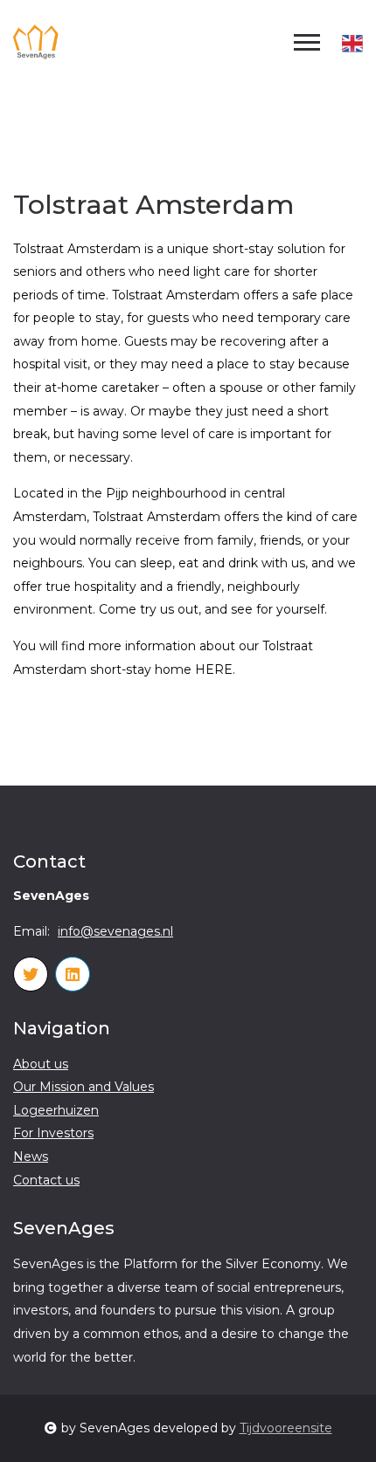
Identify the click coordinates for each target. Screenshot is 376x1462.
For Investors (53, 1133)
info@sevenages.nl (115, 931)
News (30, 1156)
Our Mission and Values (83, 1087)
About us (40, 1064)
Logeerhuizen (56, 1110)
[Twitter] (30, 974)
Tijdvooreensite (286, 1428)
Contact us (46, 1180)
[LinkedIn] (72, 974)
